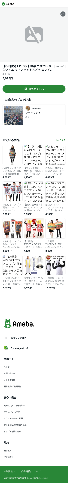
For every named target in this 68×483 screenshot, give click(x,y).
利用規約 (7, 450)
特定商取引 (8, 457)
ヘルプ (6, 367)
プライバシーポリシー (13, 412)
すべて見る (60, 140)
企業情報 (8, 471)
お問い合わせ (9, 373)
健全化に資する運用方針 (14, 405)
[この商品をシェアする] (62, 14)
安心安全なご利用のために (15, 425)
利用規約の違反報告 (12, 386)
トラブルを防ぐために (13, 431)
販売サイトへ (36, 88)
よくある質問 (9, 380)
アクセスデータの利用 (13, 418)
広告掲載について (30, 471)
